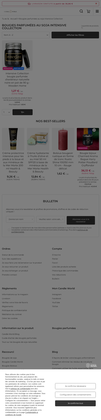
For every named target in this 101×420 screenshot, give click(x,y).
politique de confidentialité (20, 389)
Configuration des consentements (75, 394)
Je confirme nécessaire (75, 386)
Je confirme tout (75, 403)
